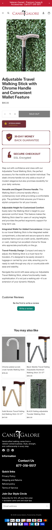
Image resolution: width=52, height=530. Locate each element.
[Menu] (3, 13)
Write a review (26, 308)
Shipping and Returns (12, 480)
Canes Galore (21, 515)
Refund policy (8, 484)
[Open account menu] (43, 13)
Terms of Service (10, 488)
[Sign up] (47, 506)
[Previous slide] (3, 3)
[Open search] (8, 13)
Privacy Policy (8, 476)
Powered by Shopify (34, 515)
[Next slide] (49, 3)
